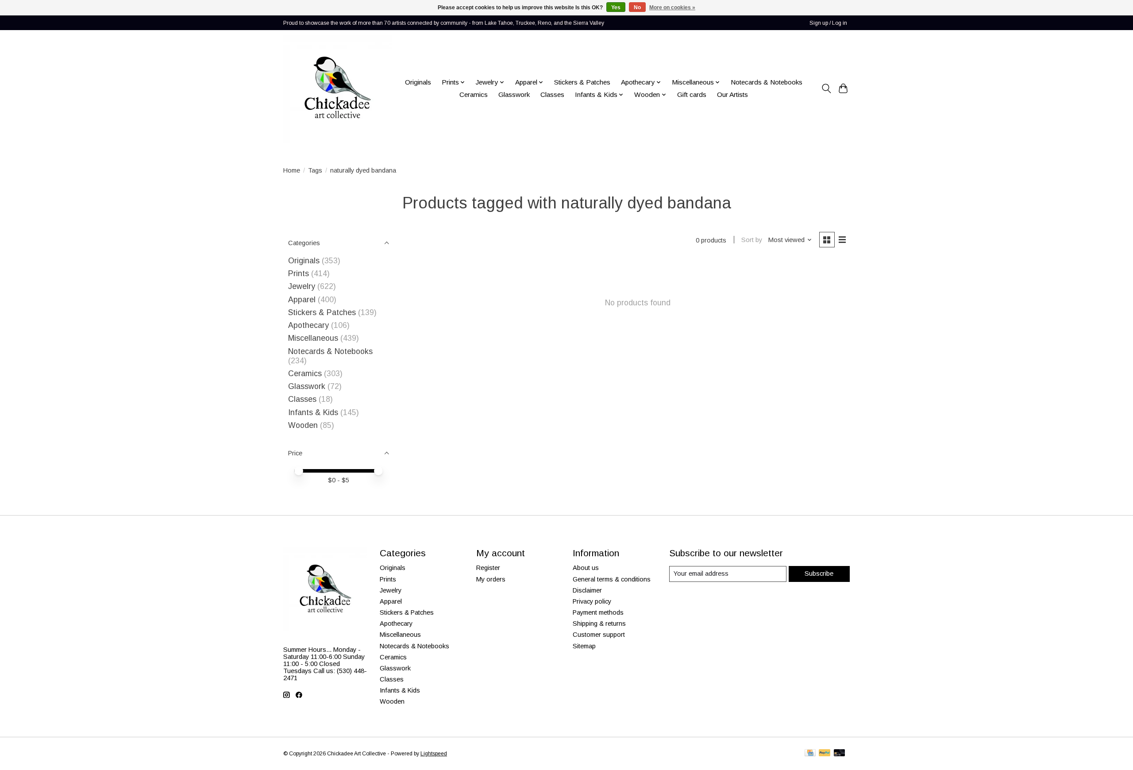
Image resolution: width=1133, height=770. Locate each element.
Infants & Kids (313, 412)
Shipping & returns (599, 623)
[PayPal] (824, 753)
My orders (490, 579)
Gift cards (691, 94)
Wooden (303, 425)
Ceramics (473, 94)
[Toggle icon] (826, 88)
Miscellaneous (313, 338)
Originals (418, 82)
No (637, 7)
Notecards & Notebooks (766, 82)
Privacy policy (592, 601)
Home (291, 170)
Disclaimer (587, 590)
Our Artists (732, 94)
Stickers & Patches (582, 82)
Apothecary (308, 325)
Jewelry (301, 286)
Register (488, 567)
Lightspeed (433, 754)
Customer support (599, 634)
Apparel (302, 299)
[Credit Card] (810, 753)
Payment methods (598, 612)
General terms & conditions (612, 579)
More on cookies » (672, 7)
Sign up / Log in (828, 23)
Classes (552, 94)
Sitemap (584, 646)
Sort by (751, 239)
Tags (315, 170)
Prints (298, 273)
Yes (615, 7)
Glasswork (514, 94)
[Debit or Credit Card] (839, 753)
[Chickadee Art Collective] (337, 88)
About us (586, 567)
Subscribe (819, 573)
